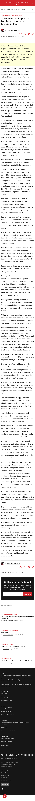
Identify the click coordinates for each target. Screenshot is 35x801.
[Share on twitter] (25, 33)
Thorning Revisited (7, 614)
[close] (32, 3)
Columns (4, 15)
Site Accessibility (6, 780)
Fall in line (4, 693)
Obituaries (4, 736)
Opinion (9, 15)
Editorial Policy (5, 775)
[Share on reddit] (29, 33)
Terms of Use (4, 770)
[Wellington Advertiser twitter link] (2, 789)
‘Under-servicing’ (6, 711)
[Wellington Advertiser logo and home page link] (14, 9)
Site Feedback (5, 777)
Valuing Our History (17, 15)
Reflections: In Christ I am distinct (11, 731)
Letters (3, 706)
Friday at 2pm (5, 697)
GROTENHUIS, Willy (6, 742)
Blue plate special (6, 700)
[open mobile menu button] (2, 9)
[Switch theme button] (32, 9)
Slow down (4, 727)
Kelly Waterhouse (8, 634)
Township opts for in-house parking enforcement (16, 675)
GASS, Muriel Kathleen (7, 738)
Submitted (6, 649)
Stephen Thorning (8, 620)
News (2, 673)
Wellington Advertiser (13, 30)
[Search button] (28, 9)
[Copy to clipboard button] (32, 33)
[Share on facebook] (21, 33)
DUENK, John (5, 745)
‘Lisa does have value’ (7, 715)
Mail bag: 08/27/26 (6, 708)
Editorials (4, 691)
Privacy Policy (5, 773)
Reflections (10, 644)
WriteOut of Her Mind (12, 630)
